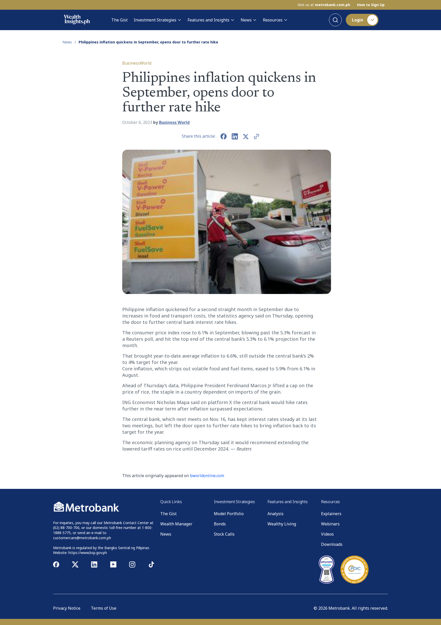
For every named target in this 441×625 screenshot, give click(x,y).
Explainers (331, 513)
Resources (273, 20)
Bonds (220, 524)
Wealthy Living (281, 524)
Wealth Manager (176, 524)
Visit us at (324, 5)
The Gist (119, 20)
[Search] (335, 20)
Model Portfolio (229, 513)
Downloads (331, 544)
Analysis (275, 513)
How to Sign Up (371, 5)
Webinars (330, 524)
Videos (327, 534)
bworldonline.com (207, 475)
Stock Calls (224, 534)
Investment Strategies (155, 20)
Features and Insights (208, 20)
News (246, 20)
